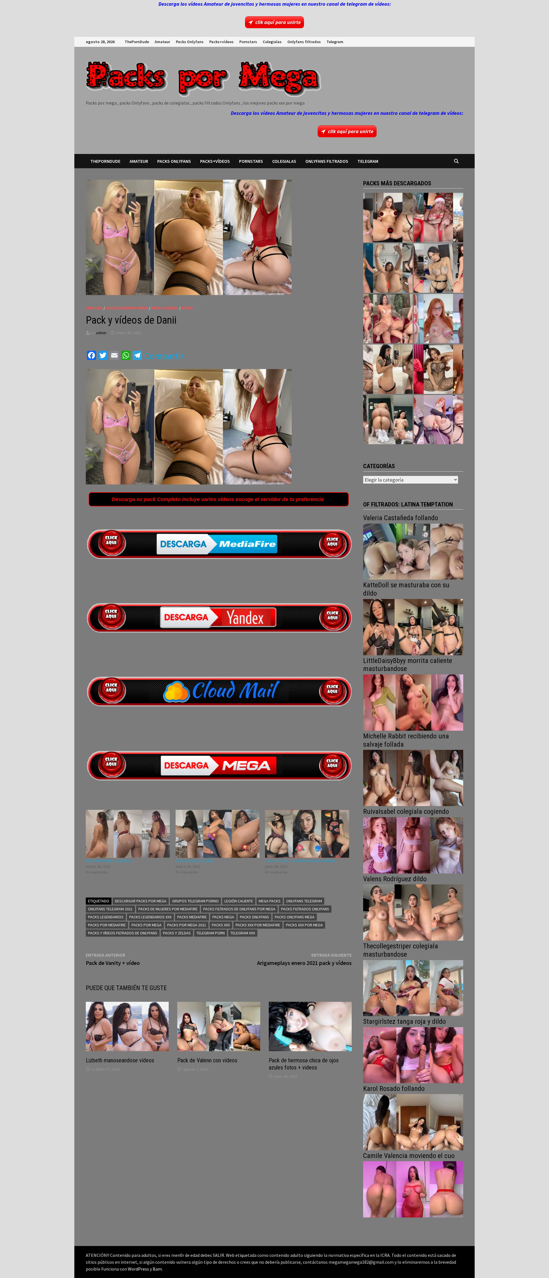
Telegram (335, 41)
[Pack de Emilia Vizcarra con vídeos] (438, 318)
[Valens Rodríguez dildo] (413, 912)
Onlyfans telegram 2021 (110, 909)
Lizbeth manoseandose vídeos (120, 1060)
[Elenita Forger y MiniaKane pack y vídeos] (388, 419)
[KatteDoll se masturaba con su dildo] (413, 626)
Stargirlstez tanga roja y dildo (404, 1021)
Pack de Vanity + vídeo (195, 860)
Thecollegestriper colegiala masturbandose (400, 950)
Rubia (187, 308)
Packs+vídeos (221, 41)
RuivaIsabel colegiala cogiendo (406, 812)
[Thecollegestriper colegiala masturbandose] (413, 987)
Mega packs (270, 901)
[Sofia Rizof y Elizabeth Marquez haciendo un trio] (388, 318)
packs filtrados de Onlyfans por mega (239, 909)
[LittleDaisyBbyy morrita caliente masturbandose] (413, 702)
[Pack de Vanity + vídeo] (218, 834)
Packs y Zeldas (177, 933)
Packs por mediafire (107, 925)
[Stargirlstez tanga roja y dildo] (413, 1054)
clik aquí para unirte (278, 22)
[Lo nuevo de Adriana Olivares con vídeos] (388, 268)
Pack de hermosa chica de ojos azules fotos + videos (304, 1064)
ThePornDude (137, 41)
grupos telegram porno (195, 901)
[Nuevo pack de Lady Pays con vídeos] (438, 369)
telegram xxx (242, 933)
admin (101, 332)
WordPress (138, 1269)
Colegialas (272, 41)
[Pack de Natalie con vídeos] (128, 834)
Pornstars (248, 41)
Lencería (94, 308)
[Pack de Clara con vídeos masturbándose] (307, 834)
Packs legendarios (106, 917)
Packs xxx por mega (304, 925)
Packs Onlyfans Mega (127, 308)
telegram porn (210, 933)
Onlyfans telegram (304, 901)
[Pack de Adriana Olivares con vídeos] (438, 268)
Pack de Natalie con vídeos (109, 860)
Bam (157, 1269)
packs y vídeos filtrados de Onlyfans (122, 933)
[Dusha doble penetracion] (438, 419)
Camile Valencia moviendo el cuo (409, 1156)
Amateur (162, 41)
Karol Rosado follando (394, 1089)
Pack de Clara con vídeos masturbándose (300, 860)
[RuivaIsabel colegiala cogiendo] (413, 845)
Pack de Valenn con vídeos (207, 1060)
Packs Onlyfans (190, 41)
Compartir (164, 355)
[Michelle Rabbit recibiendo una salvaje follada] (413, 777)
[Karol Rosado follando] (413, 1121)
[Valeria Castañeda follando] (413, 551)
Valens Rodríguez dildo (395, 879)
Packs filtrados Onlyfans (305, 909)
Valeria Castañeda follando (400, 518)
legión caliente (238, 901)
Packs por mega (147, 925)
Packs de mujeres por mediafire (168, 909)
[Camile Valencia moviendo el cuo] (413, 1188)
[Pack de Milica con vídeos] (388, 369)
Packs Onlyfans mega (295, 917)
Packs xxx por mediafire (258, 925)
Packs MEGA (223, 917)
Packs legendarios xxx (150, 917)
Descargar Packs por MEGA (140, 901)
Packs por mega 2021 (186, 925)
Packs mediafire (192, 917)
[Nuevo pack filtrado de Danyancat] (438, 217)
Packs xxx (221, 925)
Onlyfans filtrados (304, 41)
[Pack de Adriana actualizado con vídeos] (388, 217)
